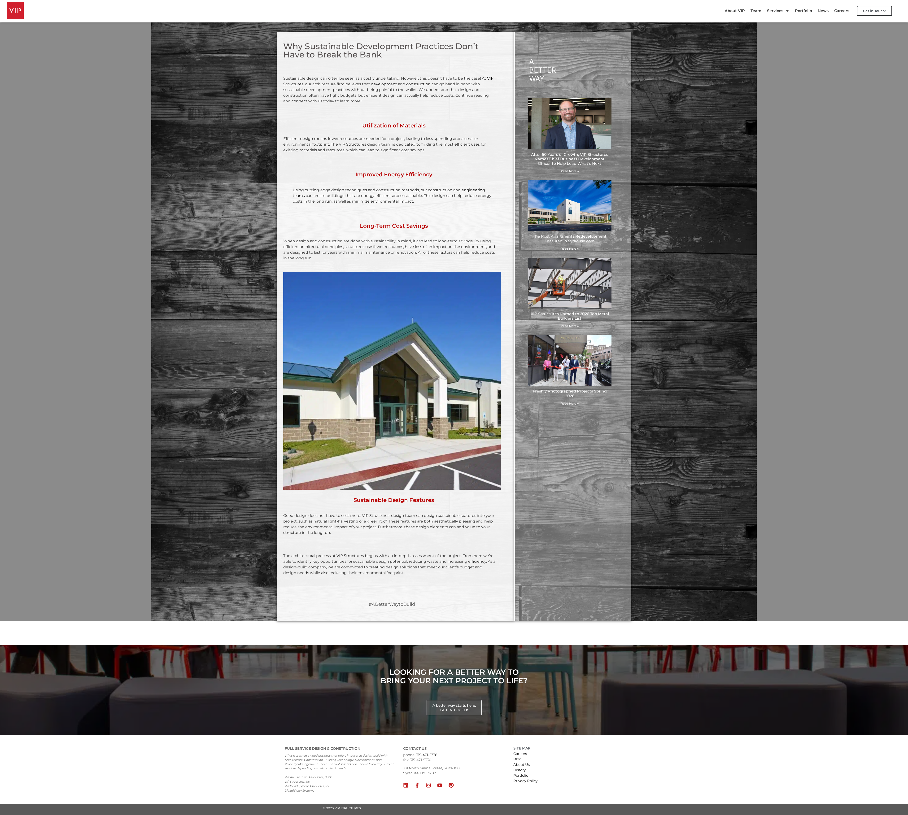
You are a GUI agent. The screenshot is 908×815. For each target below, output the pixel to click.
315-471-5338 (426, 755)
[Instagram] (428, 785)
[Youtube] (440, 785)
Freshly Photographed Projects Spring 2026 (570, 393)
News (823, 11)
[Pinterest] (451, 785)
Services (775, 11)
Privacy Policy (525, 781)
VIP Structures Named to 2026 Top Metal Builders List (570, 316)
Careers (841, 11)
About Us (521, 764)
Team (756, 11)
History (519, 770)
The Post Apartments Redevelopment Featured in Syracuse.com (570, 238)
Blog (517, 759)
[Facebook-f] (417, 785)
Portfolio (803, 11)
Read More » (570, 171)
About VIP (735, 11)
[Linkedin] (406, 785)
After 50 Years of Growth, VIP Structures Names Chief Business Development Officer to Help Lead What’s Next (569, 159)
